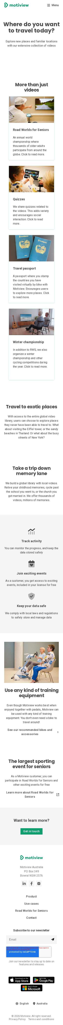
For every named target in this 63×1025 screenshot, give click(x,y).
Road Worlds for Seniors (31, 910)
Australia (42, 1003)
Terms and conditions (41, 1019)
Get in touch (31, 831)
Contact (31, 917)
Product (31, 896)
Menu (55, 5)
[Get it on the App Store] (19, 981)
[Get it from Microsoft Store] (31, 988)
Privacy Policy (17, 1019)
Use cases (31, 903)
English (24, 1003)
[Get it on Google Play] (43, 981)
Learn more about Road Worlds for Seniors (30, 794)
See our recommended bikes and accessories (30, 732)
